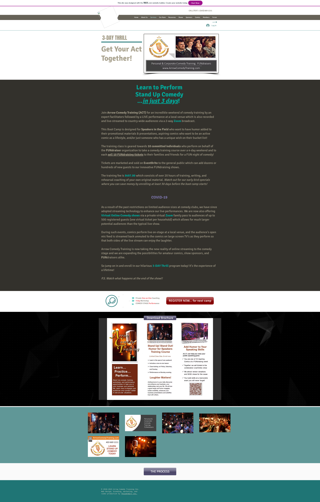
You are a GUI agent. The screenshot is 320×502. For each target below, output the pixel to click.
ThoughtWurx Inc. (129, 494)
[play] (216, 398)
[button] (162, 17)
